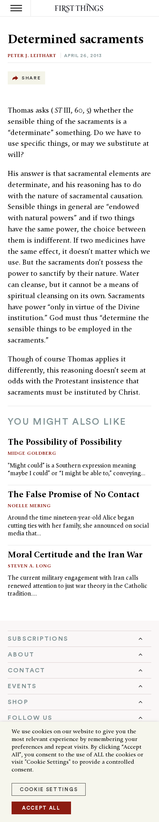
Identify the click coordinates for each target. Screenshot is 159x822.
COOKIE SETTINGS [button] (49, 789)
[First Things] (80, 8)
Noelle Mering (29, 505)
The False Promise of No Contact (74, 494)
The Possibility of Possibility (65, 441)
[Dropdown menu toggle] (79, 638)
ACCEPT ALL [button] (41, 807)
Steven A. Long (29, 566)
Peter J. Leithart (32, 55)
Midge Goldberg (32, 453)
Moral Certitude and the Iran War (75, 554)
